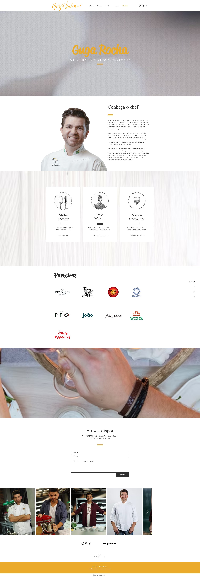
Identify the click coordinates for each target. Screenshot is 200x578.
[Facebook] (147, 5)
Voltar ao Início (100, 557)
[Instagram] (140, 5)
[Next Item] (196, 512)
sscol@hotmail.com (103, 438)
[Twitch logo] (143, 5)
